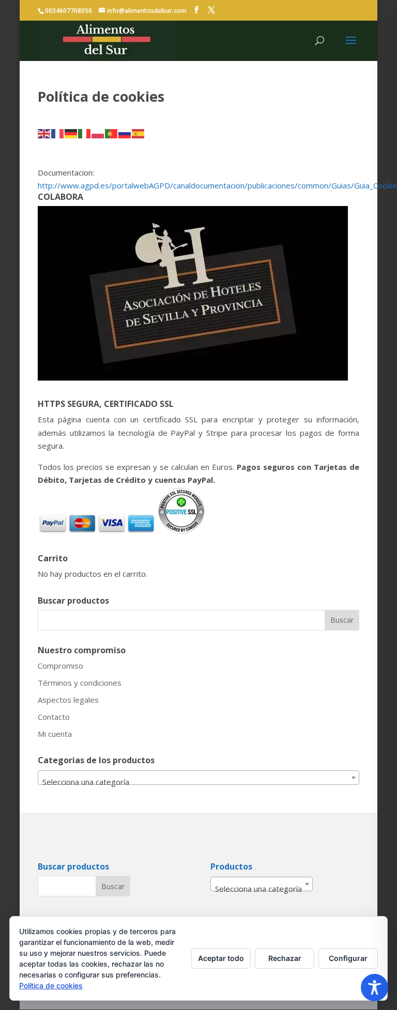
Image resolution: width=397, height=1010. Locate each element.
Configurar (348, 958)
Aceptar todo (221, 958)
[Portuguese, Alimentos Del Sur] (111, 133)
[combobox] (198, 777)
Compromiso (60, 665)
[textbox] (198, 782)
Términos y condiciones (79, 682)
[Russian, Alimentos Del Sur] (125, 133)
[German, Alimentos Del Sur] (71, 133)
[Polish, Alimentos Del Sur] (98, 133)
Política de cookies (51, 985)
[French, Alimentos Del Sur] (58, 133)
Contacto (54, 717)
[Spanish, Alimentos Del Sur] (138, 133)
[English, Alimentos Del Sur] (44, 133)
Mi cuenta (55, 734)
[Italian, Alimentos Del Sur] (84, 133)
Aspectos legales (68, 700)
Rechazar (284, 958)
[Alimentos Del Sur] (196, 10)
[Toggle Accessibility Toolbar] (374, 987)
